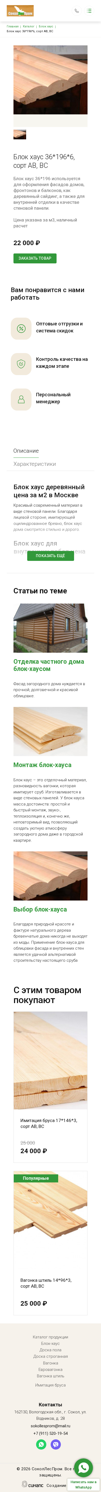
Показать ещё (50, 556)
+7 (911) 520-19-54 (77, 8)
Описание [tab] (26, 451)
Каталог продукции (50, 1337)
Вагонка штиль (50, 1376)
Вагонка (50, 1363)
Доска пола (50, 1350)
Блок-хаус (50, 1343)
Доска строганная (50, 1356)
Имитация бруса (50, 1385)
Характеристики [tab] (34, 464)
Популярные (36, 1178)
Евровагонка (50, 1369)
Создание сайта (63, 1485)
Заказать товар (35, 258)
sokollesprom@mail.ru (50, 1426)
